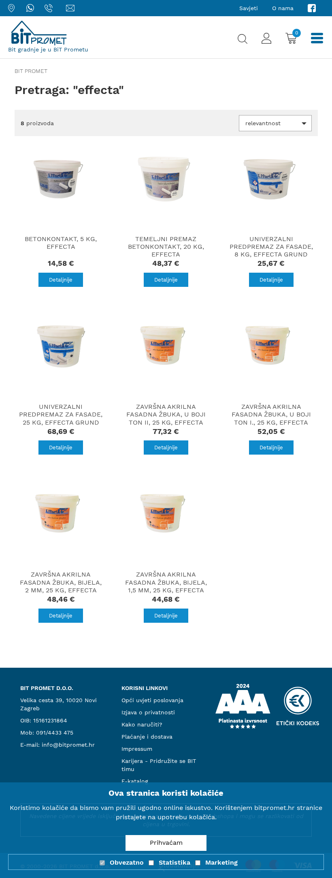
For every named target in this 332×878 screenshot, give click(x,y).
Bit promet (31, 71)
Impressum (136, 749)
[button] (275, 123)
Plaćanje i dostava (146, 736)
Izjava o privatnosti (148, 712)
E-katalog (134, 781)
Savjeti (248, 8)
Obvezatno (127, 862)
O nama (283, 8)
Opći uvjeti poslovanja (152, 700)
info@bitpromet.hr (68, 744)
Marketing (221, 862)
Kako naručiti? (141, 724)
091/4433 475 (54, 732)
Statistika (174, 862)
